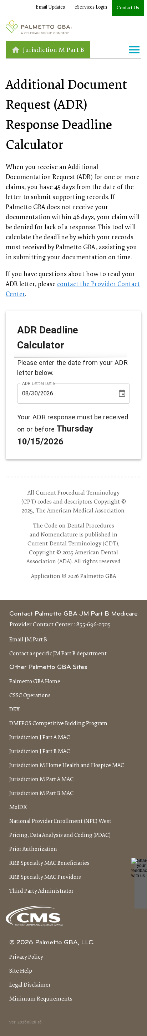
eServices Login (91, 7)
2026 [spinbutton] (47, 393)
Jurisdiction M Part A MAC (41, 779)
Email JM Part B (28, 640)
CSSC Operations (30, 696)
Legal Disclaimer (30, 985)
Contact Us (128, 8)
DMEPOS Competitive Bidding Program (58, 724)
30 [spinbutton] (34, 393)
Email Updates (50, 7)
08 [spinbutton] (25, 393)
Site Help (20, 971)
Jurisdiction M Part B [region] (53, 50)
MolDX (18, 807)
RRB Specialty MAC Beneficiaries (49, 863)
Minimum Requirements (40, 999)
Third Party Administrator (41, 891)
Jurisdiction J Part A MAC (39, 738)
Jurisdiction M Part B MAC (41, 793)
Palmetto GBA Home (34, 682)
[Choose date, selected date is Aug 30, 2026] (122, 393)
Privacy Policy (26, 957)
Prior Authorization (33, 849)
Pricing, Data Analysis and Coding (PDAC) (60, 835)
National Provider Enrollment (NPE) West (60, 821)
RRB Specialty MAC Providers (45, 877)
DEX (14, 710)
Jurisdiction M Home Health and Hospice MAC (66, 765)
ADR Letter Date (38, 383)
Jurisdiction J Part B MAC (39, 752)
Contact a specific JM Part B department (58, 654)
